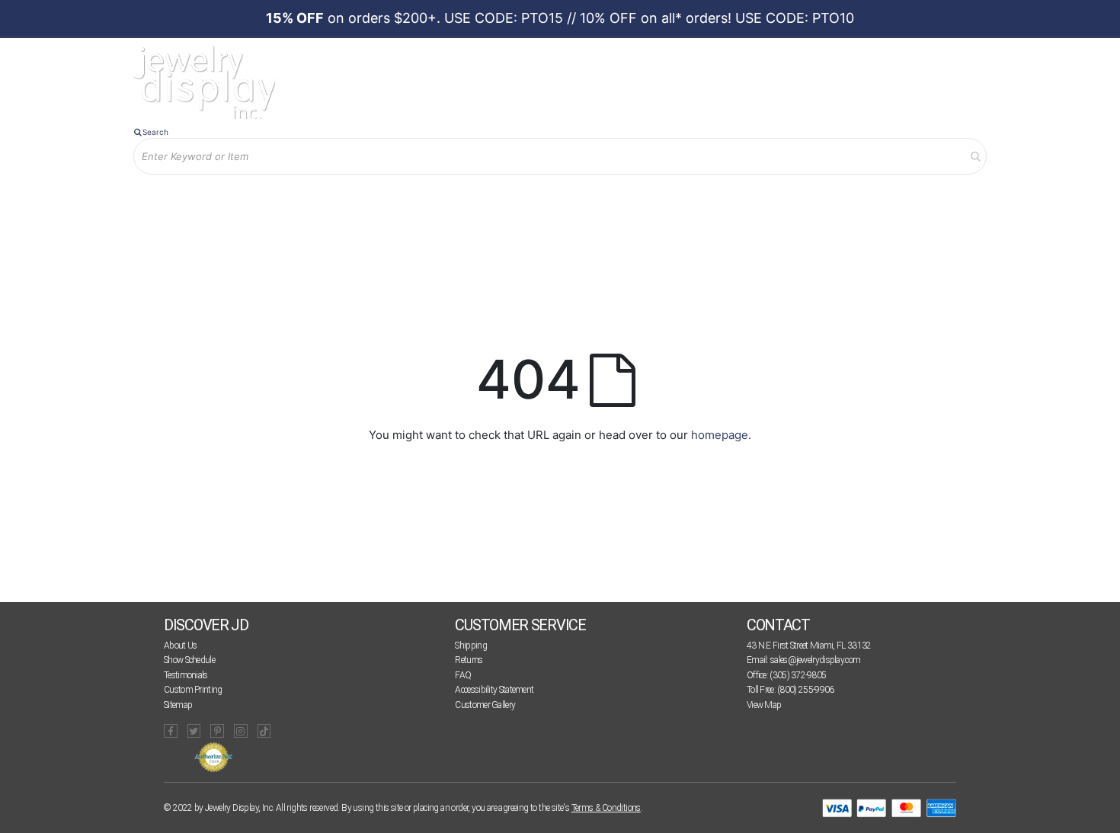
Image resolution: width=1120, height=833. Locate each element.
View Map (764, 705)
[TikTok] (264, 731)
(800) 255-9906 (805, 689)
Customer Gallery (485, 705)
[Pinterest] (217, 731)
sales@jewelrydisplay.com (815, 660)
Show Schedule (189, 660)
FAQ (463, 675)
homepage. (721, 435)
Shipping (470, 645)
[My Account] (292, 199)
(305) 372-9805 (798, 675)
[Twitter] (194, 731)
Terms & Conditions (606, 808)
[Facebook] (171, 731)
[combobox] (560, 156)
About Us (180, 645)
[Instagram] (241, 731)
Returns (468, 660)
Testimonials (186, 675)
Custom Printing (193, 689)
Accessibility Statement (494, 689)
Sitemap (178, 705)
